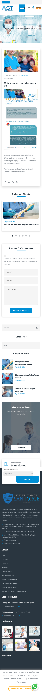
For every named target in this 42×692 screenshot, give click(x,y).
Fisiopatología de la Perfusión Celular (27, 376)
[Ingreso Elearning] (29, 8)
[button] (12, 236)
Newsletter (18, 465)
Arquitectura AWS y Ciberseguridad (14, 591)
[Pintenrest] (16, 182)
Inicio (3, 555)
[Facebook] (5, 182)
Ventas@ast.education (12, 543)
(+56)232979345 (10, 540)
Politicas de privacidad (9, 587)
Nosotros (5, 567)
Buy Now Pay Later (8, 575)
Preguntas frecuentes (9, 583)
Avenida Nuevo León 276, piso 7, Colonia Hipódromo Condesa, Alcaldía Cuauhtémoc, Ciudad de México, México (21, 526)
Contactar (21, 447)
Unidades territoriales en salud (14, 172)
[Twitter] (9, 182)
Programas (5, 559)
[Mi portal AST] (25, 8)
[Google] (13, 182)
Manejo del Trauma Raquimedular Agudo (23, 363)
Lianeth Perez (25, 75)
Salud (12, 28)
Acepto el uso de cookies (21, 689)
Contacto (5, 563)
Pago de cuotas (7, 571)
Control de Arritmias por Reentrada (25, 389)
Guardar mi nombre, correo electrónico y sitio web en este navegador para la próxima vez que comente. (20, 261)
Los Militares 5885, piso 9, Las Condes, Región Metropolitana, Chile (19, 536)
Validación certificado (9, 579)
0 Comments (8, 78)
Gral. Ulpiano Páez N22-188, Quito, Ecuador (19, 531)
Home (7, 28)
